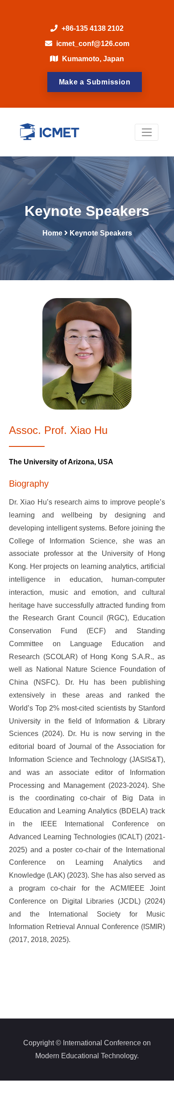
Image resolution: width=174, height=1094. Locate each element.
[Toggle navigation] (146, 132)
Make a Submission (95, 82)
